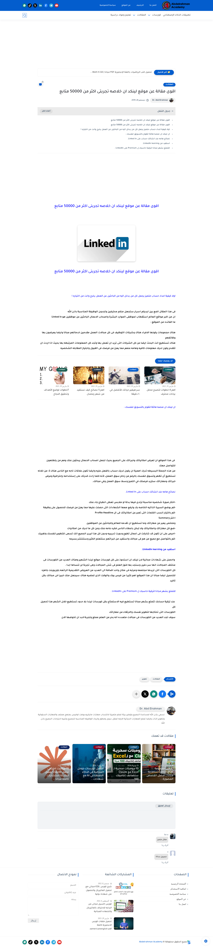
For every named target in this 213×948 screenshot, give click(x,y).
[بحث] (24, 15)
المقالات (141, 15)
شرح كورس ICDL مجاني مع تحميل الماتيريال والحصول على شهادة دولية (98, 890)
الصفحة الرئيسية (178, 884)
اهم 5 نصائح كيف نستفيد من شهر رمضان (90, 392)
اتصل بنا (153, 5)
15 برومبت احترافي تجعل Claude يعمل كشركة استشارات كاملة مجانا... (57, 774)
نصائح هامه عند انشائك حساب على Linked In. (149, 139)
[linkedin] (40, 5)
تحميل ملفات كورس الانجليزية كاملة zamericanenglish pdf (101, 925)
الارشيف (140, 5)
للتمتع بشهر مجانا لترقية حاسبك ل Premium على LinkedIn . (142, 148)
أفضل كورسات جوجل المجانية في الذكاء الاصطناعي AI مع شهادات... (90, 774)
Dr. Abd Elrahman (160, 100)
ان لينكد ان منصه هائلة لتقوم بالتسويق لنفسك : (147, 134)
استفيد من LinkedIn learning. (156, 143)
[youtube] (57, 5)
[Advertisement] (106, 45)
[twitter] (35, 5)
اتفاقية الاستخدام (178, 889)
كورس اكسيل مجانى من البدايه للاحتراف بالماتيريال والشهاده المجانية (99, 908)
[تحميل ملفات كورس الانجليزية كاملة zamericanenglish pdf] (123, 923)
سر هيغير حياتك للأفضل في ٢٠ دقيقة (125, 392)
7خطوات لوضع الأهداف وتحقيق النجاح (56, 392)
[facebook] (46, 5)
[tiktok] (30, 5)
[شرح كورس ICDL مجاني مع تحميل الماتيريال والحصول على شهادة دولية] (123, 888)
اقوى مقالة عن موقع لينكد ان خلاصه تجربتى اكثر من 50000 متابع (140, 120)
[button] (162, 694)
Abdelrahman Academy (151, 942)
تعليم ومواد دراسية (121, 15)
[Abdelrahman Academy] (176, 5)
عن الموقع (126, 5)
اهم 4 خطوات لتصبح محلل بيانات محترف (161, 392)
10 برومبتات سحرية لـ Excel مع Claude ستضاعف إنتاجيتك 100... (126, 774)
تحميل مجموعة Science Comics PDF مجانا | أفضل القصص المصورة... (159, 774)
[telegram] (51, 5)
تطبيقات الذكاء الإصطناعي (177, 15)
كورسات (156, 15)
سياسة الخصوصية (108, 5)
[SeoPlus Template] (189, 942)
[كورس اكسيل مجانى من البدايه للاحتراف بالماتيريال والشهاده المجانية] (123, 906)
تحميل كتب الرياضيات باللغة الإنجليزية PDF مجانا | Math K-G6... (121, 72)
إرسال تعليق (164, 806)
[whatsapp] (24, 5)
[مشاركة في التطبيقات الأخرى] (136, 694)
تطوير (144, 679)
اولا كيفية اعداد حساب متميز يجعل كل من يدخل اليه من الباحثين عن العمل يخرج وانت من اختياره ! (125, 129)
